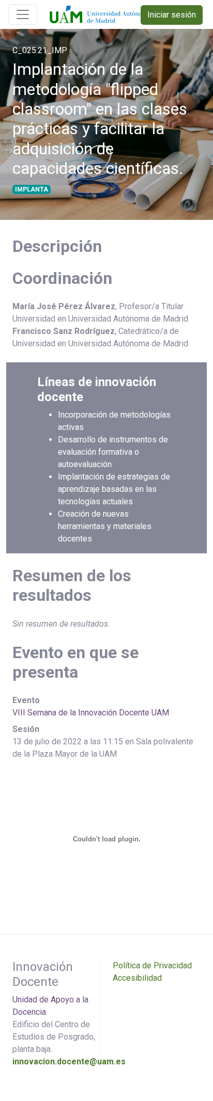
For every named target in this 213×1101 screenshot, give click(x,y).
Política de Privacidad (152, 965)
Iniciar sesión (171, 15)
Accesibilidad (137, 978)
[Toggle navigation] (22, 14)
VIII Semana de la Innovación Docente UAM (90, 712)
